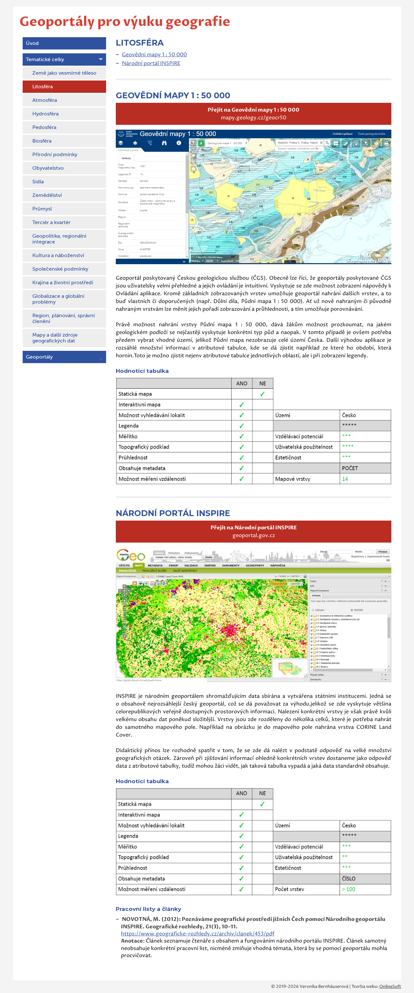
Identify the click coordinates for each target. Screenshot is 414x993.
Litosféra (42, 87)
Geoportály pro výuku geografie (124, 22)
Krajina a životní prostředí (62, 283)
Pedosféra (44, 127)
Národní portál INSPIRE (151, 63)
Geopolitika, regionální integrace (59, 239)
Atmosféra (44, 100)
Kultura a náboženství (58, 255)
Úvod (32, 43)
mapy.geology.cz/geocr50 (254, 113)
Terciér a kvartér (51, 222)
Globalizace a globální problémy (58, 299)
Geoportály (39, 357)
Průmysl (42, 209)
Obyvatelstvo (48, 168)
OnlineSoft (390, 986)
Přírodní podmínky (54, 154)
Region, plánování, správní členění (63, 318)
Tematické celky (45, 59)
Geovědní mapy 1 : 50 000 (154, 54)
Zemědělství (47, 195)
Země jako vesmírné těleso (64, 73)
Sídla (38, 182)
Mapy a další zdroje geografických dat (55, 338)
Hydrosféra (45, 114)
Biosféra (41, 141)
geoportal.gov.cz (254, 531)
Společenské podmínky (60, 269)
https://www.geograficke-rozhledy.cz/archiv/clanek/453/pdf (198, 933)
